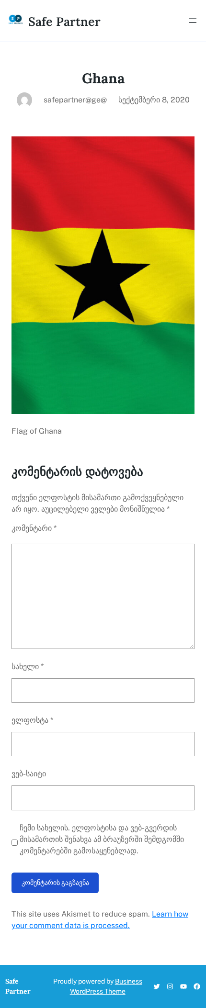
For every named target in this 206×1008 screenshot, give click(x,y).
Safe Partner (64, 21)
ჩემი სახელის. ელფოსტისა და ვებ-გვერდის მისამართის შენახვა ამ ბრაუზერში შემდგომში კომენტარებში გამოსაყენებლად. (102, 839)
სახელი (27, 666)
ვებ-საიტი (28, 773)
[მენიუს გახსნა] (192, 20)
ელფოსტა (32, 720)
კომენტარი (34, 528)
